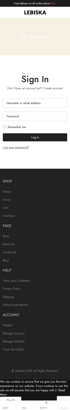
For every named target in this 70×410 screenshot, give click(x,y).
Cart (5, 208)
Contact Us (9, 252)
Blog (6, 260)
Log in (35, 137)
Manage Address (14, 341)
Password (13, 116)
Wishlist (7, 325)
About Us (8, 244)
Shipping (8, 297)
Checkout (9, 216)
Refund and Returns (15, 305)
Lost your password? (16, 147)
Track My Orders (13, 349)
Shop (6, 236)
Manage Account (13, 333)
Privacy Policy (11, 289)
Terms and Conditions (16, 281)
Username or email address (24, 103)
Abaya (7, 191)
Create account (53, 88)
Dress (6, 200)
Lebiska (20, 371)
